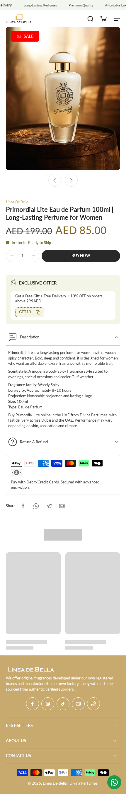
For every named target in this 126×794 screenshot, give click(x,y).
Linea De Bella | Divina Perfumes (70, 783)
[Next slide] (71, 180)
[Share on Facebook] (23, 506)
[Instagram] (47, 703)
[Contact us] (114, 782)
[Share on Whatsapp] (36, 506)
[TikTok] (63, 703)
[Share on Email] (61, 506)
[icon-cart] (103, 18)
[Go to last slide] (54, 180)
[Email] (78, 703)
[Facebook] (32, 703)
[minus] (12, 256)
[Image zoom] (63, 98)
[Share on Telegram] (48, 506)
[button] (81, 256)
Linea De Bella (17, 202)
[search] (90, 18)
